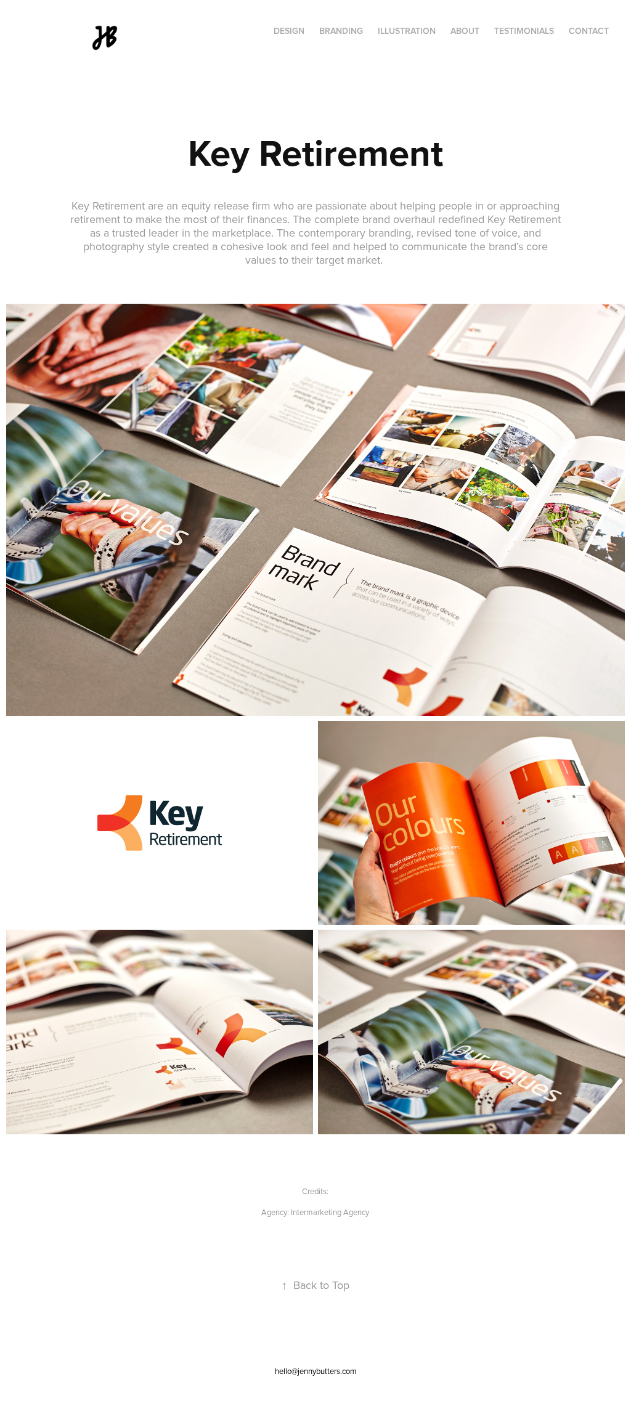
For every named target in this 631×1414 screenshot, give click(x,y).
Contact (589, 31)
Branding (341, 31)
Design (289, 31)
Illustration (407, 31)
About (464, 31)
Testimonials (524, 31)
